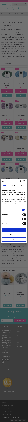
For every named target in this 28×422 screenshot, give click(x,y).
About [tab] (23, 185)
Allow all (14, 230)
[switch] (24, 214)
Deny (14, 239)
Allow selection (14, 234)
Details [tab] (14, 185)
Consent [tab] (5, 185)
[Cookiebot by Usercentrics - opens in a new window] (20, 181)
